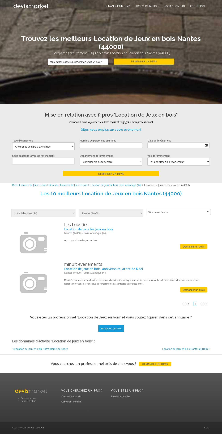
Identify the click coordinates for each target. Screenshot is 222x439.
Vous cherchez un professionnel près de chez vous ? (109, 363)
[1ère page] (184, 303)
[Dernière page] (206, 303)
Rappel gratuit (28, 400)
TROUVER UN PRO (146, 6)
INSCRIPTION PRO (174, 6)
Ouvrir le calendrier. (207, 145)
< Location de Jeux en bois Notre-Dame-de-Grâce (40, 349)
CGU (206, 427)
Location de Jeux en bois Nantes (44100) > (186, 349)
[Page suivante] (202, 303)
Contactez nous (29, 398)
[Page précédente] (188, 303)
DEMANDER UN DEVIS (117, 6)
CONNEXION (197, 6)
